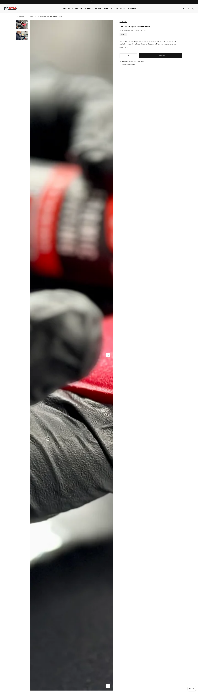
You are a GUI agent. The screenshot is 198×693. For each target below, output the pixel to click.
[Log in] (189, 9)
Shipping (127, 30)
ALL (36, 16)
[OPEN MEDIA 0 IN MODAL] (108, 686)
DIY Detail (123, 21)
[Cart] (193, 8)
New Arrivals (133, 8)
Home (31, 16)
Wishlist (123, 8)
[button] (184, 9)
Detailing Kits (68, 8)
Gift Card (114, 8)
